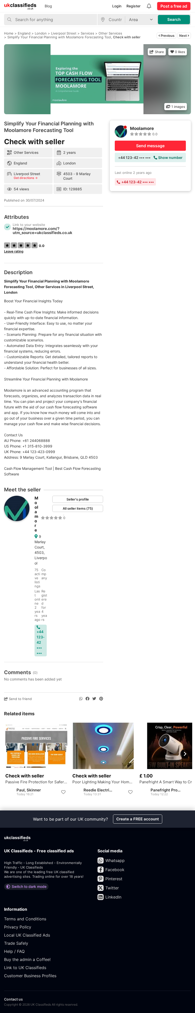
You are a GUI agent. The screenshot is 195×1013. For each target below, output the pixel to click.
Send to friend (20, 699)
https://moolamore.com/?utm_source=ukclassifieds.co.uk (42, 230)
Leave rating (13, 251)
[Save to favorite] (63, 792)
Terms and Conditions (25, 918)
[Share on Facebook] (87, 699)
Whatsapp (115, 860)
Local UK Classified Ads (27, 935)
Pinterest (113, 878)
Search (174, 19)
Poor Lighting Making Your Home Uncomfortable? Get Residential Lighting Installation (103, 782)
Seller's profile (78, 499)
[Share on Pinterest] (101, 699)
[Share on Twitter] (94, 699)
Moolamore (36, 514)
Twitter (112, 887)
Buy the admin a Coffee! (27, 959)
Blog (48, 6)
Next (183, 36)
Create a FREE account (137, 819)
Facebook (114, 869)
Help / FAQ (14, 951)
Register (133, 6)
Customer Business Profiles (30, 975)
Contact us (13, 999)
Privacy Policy (17, 926)
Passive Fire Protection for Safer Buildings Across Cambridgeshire (36, 782)
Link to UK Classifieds (25, 967)
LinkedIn (113, 897)
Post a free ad (173, 6)
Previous (167, 36)
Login (116, 6)
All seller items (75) (78, 508)
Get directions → (26, 178)
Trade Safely (16, 943)
